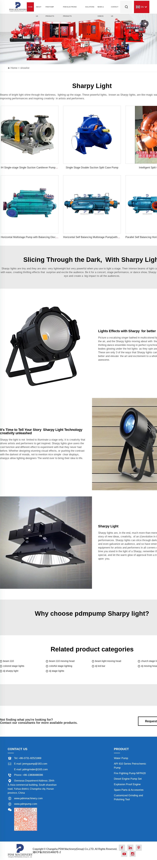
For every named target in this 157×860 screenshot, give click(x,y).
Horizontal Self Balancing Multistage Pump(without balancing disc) (101, 237)
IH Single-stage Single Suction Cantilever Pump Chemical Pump (37, 167)
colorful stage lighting (60, 666)
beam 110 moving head (62, 661)
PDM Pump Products (50, 9)
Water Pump (121, 758)
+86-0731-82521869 (30, 758)
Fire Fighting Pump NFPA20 (130, 773)
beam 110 (8, 661)
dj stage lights (56, 671)
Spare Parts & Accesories (129, 789)
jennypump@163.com (34, 763)
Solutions (89, 7)
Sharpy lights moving (128, 341)
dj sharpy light (10, 671)
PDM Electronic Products (70, 9)
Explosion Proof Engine (127, 784)
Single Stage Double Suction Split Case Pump (92, 167)
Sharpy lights (127, 94)
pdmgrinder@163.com (35, 769)
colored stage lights (13, 666)
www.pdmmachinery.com (28, 798)
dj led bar (100, 666)
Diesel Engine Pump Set (128, 778)
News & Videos (101, 9)
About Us (38, 9)
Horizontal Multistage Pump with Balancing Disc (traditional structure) (40, 237)
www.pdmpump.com (25, 803)
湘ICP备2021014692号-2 (47, 852)
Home (30, 7)
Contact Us (114, 9)
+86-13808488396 (33, 774)
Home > (15, 67)
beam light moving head (108, 661)
